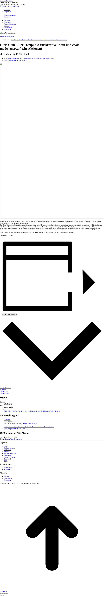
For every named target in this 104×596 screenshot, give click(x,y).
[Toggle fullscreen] (5, 593)
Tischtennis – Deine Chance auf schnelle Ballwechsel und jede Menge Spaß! (29, 58)
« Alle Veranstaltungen (7, 36)
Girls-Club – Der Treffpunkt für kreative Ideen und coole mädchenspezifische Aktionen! (32, 411)
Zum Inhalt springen (6, 1)
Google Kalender (5, 388)
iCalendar (3, 390)
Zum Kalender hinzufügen (9, 314)
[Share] (3, 593)
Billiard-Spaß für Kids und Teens (15, 60)
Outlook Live (4, 393)
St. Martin (7, 420)
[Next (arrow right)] (3, 595)
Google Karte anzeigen (30, 423)
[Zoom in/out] (7, 593)
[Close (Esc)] (1, 593)
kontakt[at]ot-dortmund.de (13, 439)
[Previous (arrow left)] (1, 595)
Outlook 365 (4, 391)
